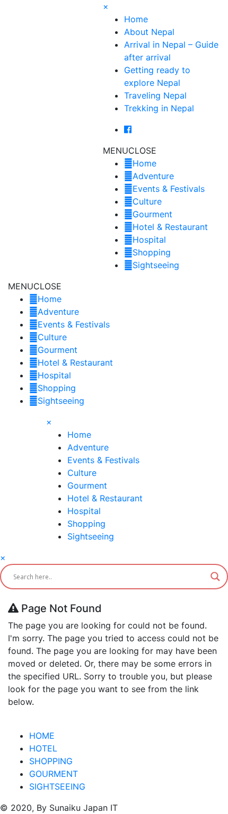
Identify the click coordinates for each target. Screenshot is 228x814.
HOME (42, 735)
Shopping (152, 252)
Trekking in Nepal (159, 108)
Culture (147, 201)
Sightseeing (156, 265)
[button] (129, 150)
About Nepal (149, 31)
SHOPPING (51, 761)
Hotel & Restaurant (170, 227)
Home (136, 19)
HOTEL (43, 748)
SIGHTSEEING (57, 786)
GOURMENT (53, 773)
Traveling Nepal (155, 95)
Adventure (153, 176)
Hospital (149, 239)
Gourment (152, 214)
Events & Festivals (169, 188)
